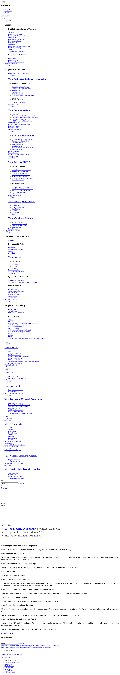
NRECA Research (17, 94)
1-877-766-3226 (5, 657)
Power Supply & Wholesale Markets (19, 46)
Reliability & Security (14, 48)
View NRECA (11, 347)
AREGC (11, 320)
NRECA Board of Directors (16, 358)
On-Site (14, 266)
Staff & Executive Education (16, 271)
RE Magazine (8, 418)
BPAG (10, 321)
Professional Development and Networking (25, 117)
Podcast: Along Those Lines (12, 441)
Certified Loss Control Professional (22, 189)
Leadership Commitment (19, 173)
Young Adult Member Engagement (14, 445)
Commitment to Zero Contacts (21, 187)
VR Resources (16, 194)
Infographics (12, 431)
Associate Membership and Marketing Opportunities (23, 361)
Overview (11, 240)
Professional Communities (16, 313)
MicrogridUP (16, 90)
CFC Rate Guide (13, 376)
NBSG (10, 333)
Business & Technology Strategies (18, 73)
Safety (10, 49)
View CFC (9, 372)
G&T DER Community (15, 326)
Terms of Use (8, 669)
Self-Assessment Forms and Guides (22, 178)
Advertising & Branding (15, 403)
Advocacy (11, 32)
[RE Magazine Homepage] (8, 499)
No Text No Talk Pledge (19, 192)
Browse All (11, 248)
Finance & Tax (12, 42)
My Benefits (8, 9)
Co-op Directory (13, 311)
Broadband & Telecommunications (18, 36)
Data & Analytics (13, 58)
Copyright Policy (9, 671)
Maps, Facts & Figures (11, 446)
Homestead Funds (13, 151)
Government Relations (15, 129)
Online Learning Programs (16, 291)
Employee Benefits (14, 126)
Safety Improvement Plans (20, 176)
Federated (7, 380)
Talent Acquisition (17, 222)
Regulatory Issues (17, 149)
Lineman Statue (13, 475)
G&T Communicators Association (18, 325)
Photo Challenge (13, 433)
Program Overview (14, 460)
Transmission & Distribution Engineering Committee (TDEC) (26, 338)
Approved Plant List (18, 207)
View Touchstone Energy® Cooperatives (23, 399)
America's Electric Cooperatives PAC (23, 139)
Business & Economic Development (19, 405)
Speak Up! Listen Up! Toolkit (21, 190)
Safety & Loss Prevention (15, 390)
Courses (10, 251)
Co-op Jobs (7, 448)
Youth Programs (13, 229)
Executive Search (13, 128)
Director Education (14, 270)
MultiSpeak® (16, 92)
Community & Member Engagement (19, 406)
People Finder (12, 309)
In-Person (15, 265)
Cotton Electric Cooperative (20, 528)
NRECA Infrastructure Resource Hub (23, 148)
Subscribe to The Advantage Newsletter (20, 413)
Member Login (5, 16)
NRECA (7, 341)
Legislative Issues (17, 146)
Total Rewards (16, 227)
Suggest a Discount (14, 461)
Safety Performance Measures (21, 175)
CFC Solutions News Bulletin (17, 378)
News (6, 416)
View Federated (12, 386)
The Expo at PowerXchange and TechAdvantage (22, 282)
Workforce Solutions (14, 212)
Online (14, 268)
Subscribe (11, 440)
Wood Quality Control (14, 195)
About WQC (16, 205)
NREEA (10, 335)
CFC (5, 366)
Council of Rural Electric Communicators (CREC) (23, 323)
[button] (21, 483)
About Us (11, 434)
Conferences (8, 11)
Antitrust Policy (9, 667)
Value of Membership (14, 353)
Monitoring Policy (9, 666)
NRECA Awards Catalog (15, 476)
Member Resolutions (14, 355)
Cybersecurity (12, 37)
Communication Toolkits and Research (23, 116)
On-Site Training (13, 292)
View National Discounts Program (20, 456)
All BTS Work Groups (19, 102)
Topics (6, 19)
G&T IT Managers (13, 328)
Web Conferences (13, 273)
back (10, 21)
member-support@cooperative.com (11, 654)
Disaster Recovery (13, 60)
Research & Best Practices (16, 408)
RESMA (11, 337)
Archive (10, 429)
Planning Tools (12, 289)
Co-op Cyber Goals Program (20, 87)
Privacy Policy (8, 664)
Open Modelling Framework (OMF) (23, 95)
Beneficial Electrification (15, 34)
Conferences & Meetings (15, 249)
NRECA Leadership (14, 360)
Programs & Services (10, 63)
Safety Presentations (18, 180)
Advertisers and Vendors (11, 662)
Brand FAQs (16, 209)
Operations (11, 44)
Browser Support (9, 672)
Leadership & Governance (16, 62)
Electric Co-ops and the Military (21, 89)
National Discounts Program (12, 450)
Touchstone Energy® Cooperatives (14, 393)
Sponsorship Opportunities (16, 280)
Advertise (11, 436)
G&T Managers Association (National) (19, 330)
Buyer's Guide (12, 438)
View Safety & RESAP (19, 162)
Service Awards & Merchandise (13, 463)
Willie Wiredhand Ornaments (16, 478)
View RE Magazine (13, 424)
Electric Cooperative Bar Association (19, 124)
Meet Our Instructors (14, 294)
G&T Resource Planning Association (19, 331)
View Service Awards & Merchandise (22, 469)
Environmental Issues (14, 41)
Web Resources (12, 391)
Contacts (10, 351)
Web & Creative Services (15, 411)
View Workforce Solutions (20, 218)
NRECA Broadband (10, 365)
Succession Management (19, 224)
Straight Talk (16, 114)
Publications (8, 443)
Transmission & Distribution (16, 51)
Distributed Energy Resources (17, 39)
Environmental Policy (18, 142)
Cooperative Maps (13, 473)
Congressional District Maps (20, 141)
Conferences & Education (12, 230)
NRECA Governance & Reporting (18, 356)
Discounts (7, 12)
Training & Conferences (15, 410)
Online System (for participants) (21, 170)
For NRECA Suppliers (15, 363)
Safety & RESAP (13, 156)
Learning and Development (20, 225)
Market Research (13, 153)
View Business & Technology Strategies (27, 79)
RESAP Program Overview (20, 171)
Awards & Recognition (19, 119)
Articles (10, 428)
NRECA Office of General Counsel (18, 154)
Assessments (12, 298)
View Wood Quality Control (21, 201)
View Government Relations (21, 135)
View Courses (14, 257)
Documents (15, 210)
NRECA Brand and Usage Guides (22, 121)
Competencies (12, 296)
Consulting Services (14, 122)
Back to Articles (8, 633)
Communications (13, 104)
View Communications (19, 110)
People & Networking (11, 299)
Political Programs (17, 144)
